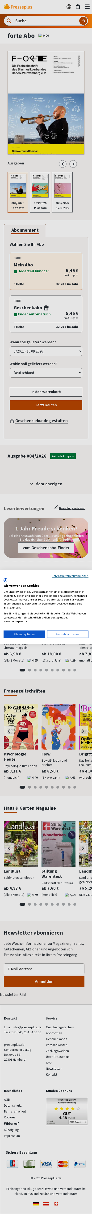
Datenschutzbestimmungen (70, 576)
